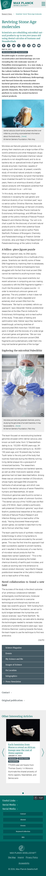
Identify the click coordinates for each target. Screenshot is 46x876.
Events (9, 653)
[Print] (39, 45)
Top (41, 798)
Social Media (9, 805)
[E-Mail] (34, 45)
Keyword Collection (23, 831)
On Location (11, 670)
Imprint (21, 857)
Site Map (12, 857)
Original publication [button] (12, 700)
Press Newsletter (13, 681)
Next (43, 752)
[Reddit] (14, 45)
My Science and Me (14, 659)
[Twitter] (19, 45)
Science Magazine (14, 648)
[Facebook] (4, 45)
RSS (23, 837)
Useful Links (9, 800)
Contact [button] (6, 692)
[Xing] (29, 45)
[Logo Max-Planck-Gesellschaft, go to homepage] (19, 5)
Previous (3, 752)
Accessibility (24, 863)
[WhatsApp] (24, 45)
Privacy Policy (32, 857)
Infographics (11, 676)
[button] (42, 125)
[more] (24, 136)
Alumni (23, 820)
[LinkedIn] (9, 45)
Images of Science (14, 665)
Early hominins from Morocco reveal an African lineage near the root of (21, 748)
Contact (23, 814)
